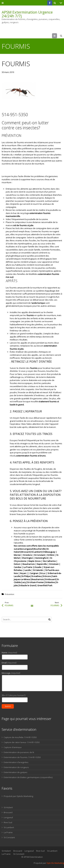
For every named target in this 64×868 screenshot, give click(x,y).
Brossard (8, 812)
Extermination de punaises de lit (19, 752)
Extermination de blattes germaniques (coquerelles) (28, 777)
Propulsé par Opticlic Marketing (18, 796)
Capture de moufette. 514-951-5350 (20, 737)
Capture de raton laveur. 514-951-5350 (21, 742)
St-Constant (9, 837)
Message (11, 673)
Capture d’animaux (13, 747)
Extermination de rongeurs (16, 767)
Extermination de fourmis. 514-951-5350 (22, 757)
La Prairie (8, 832)
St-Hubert (8, 807)
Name (9, 652)
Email (9, 662)
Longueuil (8, 817)
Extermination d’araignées (16, 762)
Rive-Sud (8, 822)
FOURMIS (9, 605)
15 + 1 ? (13, 695)
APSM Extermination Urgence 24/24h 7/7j (27, 14)
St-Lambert (9, 827)
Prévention (9, 594)
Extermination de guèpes (15, 772)
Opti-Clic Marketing (55, 863)
